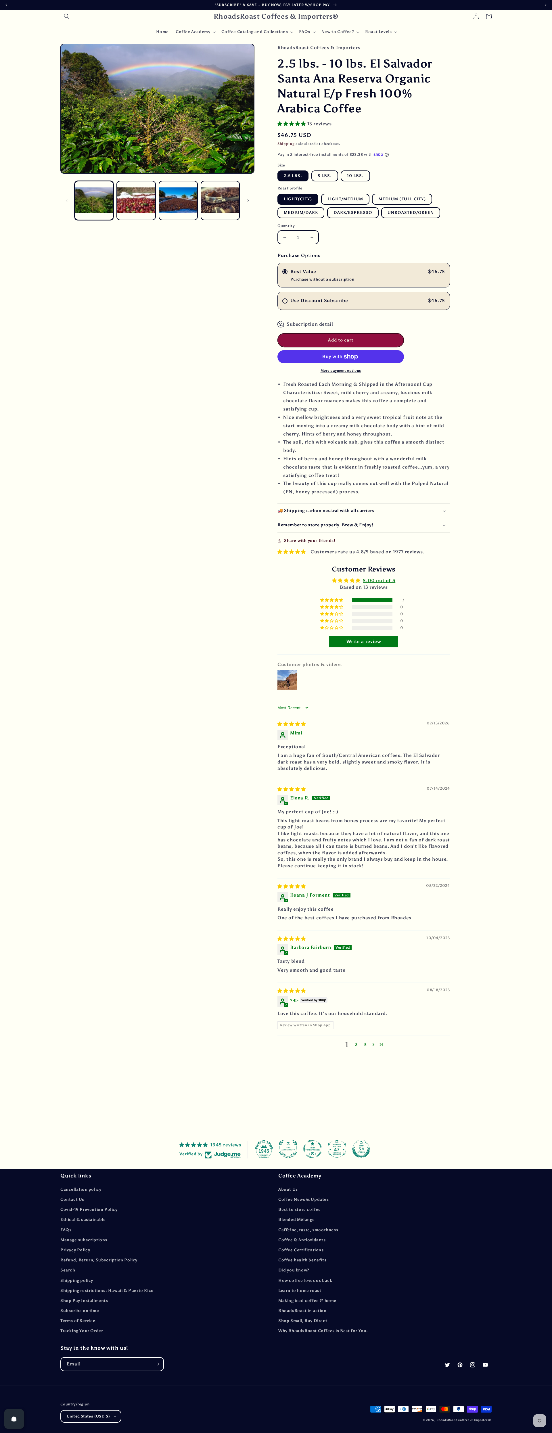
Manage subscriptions (83, 1240)
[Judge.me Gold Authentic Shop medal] (288, 1149)
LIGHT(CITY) (298, 199)
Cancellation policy (80, 1189)
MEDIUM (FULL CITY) (402, 199)
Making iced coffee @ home (307, 1300)
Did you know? (293, 1270)
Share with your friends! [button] (309, 540)
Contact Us (72, 1199)
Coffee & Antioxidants (302, 1240)
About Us (288, 1189)
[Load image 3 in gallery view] (178, 200)
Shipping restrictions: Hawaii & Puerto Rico (107, 1290)
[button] (66, 16)
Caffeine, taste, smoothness (308, 1229)
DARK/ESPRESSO (353, 212)
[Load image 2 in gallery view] (136, 200)
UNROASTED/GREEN (411, 212)
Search (67, 1270)
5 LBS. (325, 175)
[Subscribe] (157, 1364)
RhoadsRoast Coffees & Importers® (464, 1420)
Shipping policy (76, 1280)
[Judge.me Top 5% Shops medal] (361, 1149)
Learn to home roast (299, 1290)
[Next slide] (545, 5)
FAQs (65, 1229)
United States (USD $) (88, 1416)
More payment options (341, 371)
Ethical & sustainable (83, 1219)
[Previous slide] (6, 5)
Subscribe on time (79, 1310)
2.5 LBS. (293, 175)
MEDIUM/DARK (301, 212)
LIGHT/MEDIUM (345, 199)
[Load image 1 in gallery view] (94, 200)
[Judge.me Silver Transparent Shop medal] (312, 1149)
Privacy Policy (75, 1250)
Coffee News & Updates (303, 1199)
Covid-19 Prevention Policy (89, 1209)
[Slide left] (66, 200)
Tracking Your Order (81, 1330)
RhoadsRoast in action (302, 1310)
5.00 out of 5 (379, 580)
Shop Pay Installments (84, 1300)
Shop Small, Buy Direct (302, 1320)
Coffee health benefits (302, 1260)
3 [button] (365, 1044)
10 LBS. (355, 175)
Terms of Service (77, 1320)
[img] (291, 724)
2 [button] (356, 1044)
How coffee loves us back (305, 1280)
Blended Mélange (296, 1219)
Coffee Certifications (301, 1250)
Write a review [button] (363, 641)
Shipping (286, 144)
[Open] (14, 1419)
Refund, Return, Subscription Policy (98, 1260)
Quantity (286, 226)
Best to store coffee (299, 1209)
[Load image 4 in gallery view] (220, 200)
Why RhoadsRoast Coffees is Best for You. (323, 1330)
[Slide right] (248, 200)
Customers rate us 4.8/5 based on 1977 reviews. (367, 552)
